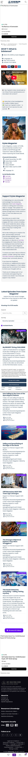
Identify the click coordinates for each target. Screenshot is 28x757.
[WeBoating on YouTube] (20, 735)
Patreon (7, 182)
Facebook (8, 178)
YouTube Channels (12, 44)
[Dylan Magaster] (14, 128)
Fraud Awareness (8, 747)
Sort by (3, 318)
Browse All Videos (15, 630)
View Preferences (14, 384)
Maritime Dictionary (7, 716)
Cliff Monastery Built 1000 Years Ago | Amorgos (12, 493)
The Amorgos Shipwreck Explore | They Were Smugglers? (12, 541)
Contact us (4, 698)
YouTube (7, 176)
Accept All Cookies (14, 380)
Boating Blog (5, 700)
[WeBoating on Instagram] (7, 735)
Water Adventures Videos (9, 711)
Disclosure (5, 744)
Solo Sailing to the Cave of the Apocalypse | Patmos (14, 394)
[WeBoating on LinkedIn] (16, 735)
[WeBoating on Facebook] (3, 735)
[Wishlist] (8, 755)
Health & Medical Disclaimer (13, 745)
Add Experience (14, 755)
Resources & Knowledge (10, 708)
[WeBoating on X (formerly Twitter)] (11, 735)
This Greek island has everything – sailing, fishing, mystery (13, 591)
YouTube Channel (7, 256)
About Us (4, 695)
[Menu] (2, 2)
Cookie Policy (18, 747)
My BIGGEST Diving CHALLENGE (14, 347)
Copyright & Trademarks (16, 744)
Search (3, 310)
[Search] (25, 2)
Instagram (8, 180)
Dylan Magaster (23, 44)
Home (3, 44)
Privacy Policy (20, 742)
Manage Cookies (13, 749)
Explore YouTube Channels (9, 714)
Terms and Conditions (8, 742)
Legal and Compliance (13, 741)
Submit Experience (7, 702)
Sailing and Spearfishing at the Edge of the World (13, 444)
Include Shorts (8, 325)
